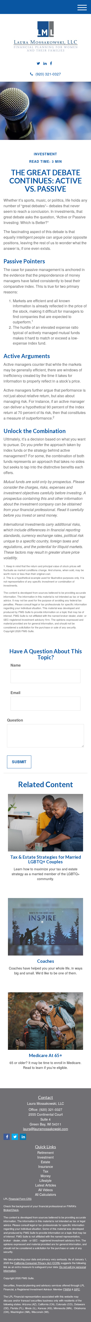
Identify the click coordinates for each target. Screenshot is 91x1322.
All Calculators (45, 1194)
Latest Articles (45, 1185)
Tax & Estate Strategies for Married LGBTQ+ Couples (45, 859)
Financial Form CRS (20, 1198)
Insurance (45, 1166)
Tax (45, 1171)
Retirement (45, 1152)
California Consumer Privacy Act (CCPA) (37, 1263)
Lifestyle (45, 1180)
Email (15, 692)
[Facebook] (51, 63)
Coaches (45, 961)
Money (46, 1175)
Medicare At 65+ (45, 1055)
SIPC (77, 1289)
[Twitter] (38, 63)
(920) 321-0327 (48, 74)
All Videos (45, 1189)
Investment (45, 1157)
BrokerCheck (11, 1210)
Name (15, 665)
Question (15, 720)
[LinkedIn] (45, 63)
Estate (45, 1161)
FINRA (67, 1289)
